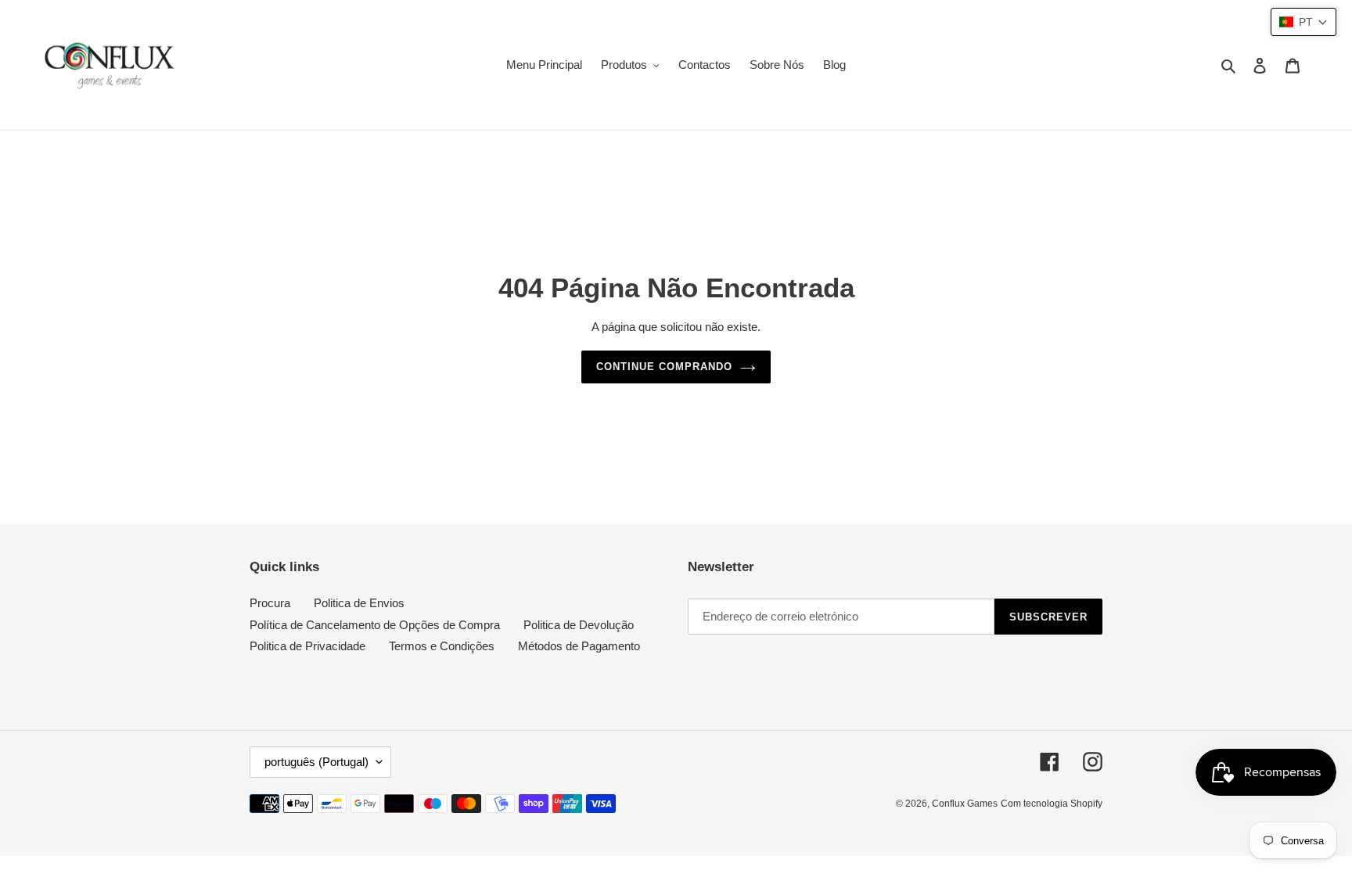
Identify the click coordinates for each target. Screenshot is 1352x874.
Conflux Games (965, 803)
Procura (270, 603)
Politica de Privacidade (307, 646)
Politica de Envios (359, 603)
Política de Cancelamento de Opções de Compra (375, 624)
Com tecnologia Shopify (1051, 803)
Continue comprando (664, 366)
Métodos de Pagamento (579, 646)
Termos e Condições (441, 646)
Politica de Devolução (578, 624)
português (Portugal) (316, 761)
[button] (1303, 22)
